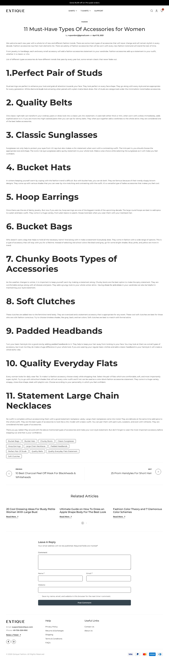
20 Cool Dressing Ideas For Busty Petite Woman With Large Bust (30, 511)
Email (89, 573)
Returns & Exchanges (54, 631)
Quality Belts (37, 451)
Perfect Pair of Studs (17, 451)
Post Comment (84, 603)
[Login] (156, 10)
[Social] (8, 642)
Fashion (84, 22)
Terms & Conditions (53, 639)
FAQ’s (47, 643)
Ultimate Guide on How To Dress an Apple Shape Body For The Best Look (83, 511)
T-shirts (85, 11)
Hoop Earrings (14, 446)
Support (98, 11)
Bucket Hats (29, 441)
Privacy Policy (51, 627)
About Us (88, 631)
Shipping (49, 635)
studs (41, 89)
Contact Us (89, 627)
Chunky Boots (46, 441)
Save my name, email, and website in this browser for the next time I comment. (76, 596)
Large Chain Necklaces (35, 446)
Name (41, 573)
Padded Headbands (59, 446)
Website (41, 585)
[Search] (151, 10)
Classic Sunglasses (66, 441)
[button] (82, 523)
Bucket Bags (13, 441)
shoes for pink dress (113, 285)
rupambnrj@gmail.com (78, 35)
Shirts (72, 11)
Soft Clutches (14, 456)
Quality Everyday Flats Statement (62, 451)
